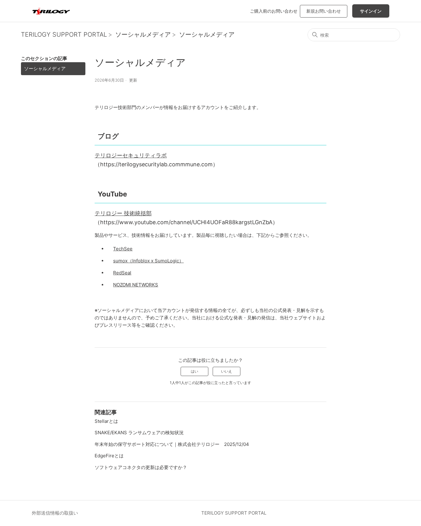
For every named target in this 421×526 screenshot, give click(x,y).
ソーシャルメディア (143, 34)
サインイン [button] (371, 11)
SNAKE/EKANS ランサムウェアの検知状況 (139, 432)
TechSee (123, 249)
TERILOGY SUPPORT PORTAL (64, 34)
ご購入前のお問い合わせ (273, 11)
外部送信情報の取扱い (55, 513)
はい (194, 371)
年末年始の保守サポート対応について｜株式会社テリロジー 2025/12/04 (172, 444)
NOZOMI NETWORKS (135, 285)
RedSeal (122, 273)
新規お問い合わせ (323, 11)
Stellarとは (106, 421)
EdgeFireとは (109, 456)
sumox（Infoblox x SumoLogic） (148, 261)
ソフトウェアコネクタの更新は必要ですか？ (141, 467)
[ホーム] (51, 11)
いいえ (226, 371)
